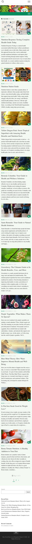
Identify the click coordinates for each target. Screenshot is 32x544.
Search (3, 489)
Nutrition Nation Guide (10, 86)
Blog (3, 37)
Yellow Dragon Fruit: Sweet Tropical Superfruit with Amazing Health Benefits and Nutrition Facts (15, 133)
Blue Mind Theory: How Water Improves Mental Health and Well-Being (14, 361)
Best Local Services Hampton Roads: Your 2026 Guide (15, 509)
